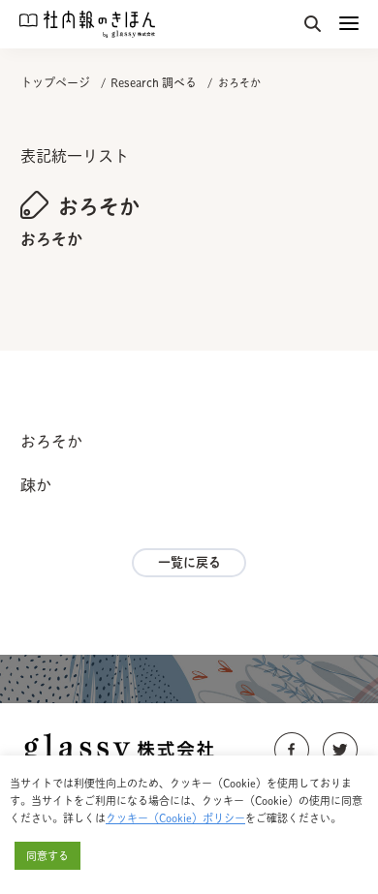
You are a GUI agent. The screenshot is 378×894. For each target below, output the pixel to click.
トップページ (55, 82)
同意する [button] (47, 855)
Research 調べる (153, 82)
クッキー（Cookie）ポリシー (175, 818)
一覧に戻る (189, 562)
